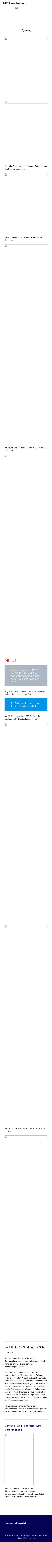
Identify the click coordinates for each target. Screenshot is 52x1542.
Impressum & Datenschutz (16, 1523)
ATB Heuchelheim (15, 3)
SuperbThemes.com (26, 1538)
